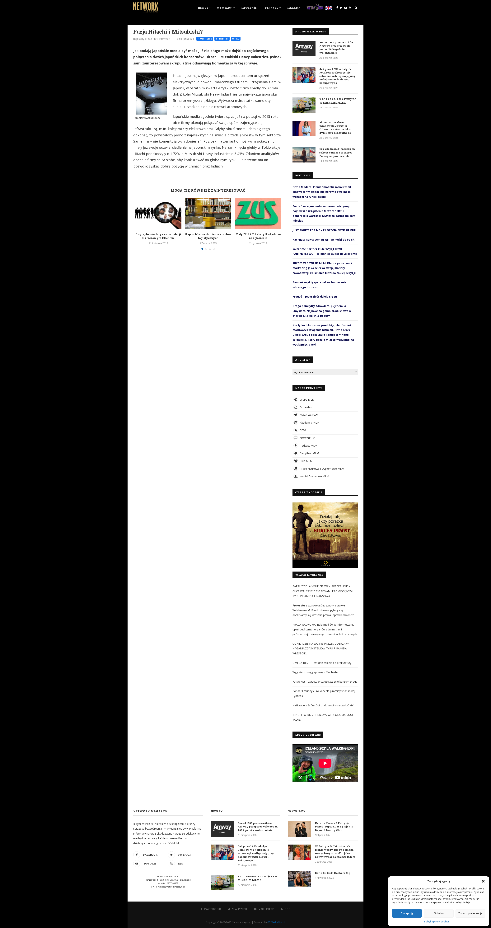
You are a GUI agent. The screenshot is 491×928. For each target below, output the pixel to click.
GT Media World (276, 922)
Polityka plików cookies (436, 921)
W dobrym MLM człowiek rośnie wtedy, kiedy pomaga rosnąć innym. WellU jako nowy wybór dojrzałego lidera (335, 852)
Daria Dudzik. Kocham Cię (332, 873)
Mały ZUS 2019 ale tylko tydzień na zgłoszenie (258, 236)
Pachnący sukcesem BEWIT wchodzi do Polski (323, 239)
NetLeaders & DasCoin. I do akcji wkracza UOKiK (322, 705)
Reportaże (249, 7)
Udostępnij (206, 38)
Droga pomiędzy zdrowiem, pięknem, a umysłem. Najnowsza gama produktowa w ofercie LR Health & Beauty (321, 310)
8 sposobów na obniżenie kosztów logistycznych (208, 236)
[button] (483, 881)
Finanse (271, 7)
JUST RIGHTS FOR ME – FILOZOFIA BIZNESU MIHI (324, 230)
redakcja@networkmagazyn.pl (171, 886)
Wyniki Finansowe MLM (314, 476)
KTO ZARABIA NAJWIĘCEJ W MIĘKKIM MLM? (337, 100)
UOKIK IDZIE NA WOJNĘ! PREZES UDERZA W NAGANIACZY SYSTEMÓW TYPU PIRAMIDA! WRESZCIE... (320, 648)
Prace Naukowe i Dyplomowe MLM (321, 468)
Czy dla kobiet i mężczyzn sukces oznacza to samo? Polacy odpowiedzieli (337, 152)
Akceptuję (407, 913)
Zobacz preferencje (470, 913)
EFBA (302, 430)
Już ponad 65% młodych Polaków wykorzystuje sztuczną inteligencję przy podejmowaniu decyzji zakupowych (337, 76)
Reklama (294, 7)
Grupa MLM (307, 399)
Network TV (307, 438)
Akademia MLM (309, 422)
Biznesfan (305, 407)
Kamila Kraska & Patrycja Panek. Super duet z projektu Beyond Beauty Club (334, 826)
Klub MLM (305, 461)
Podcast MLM (308, 445)
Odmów (439, 913)
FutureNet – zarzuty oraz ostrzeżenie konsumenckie (324, 681)
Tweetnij (223, 38)
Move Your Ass (309, 415)
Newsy (203, 7)
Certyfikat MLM (309, 453)
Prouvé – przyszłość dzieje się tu (314, 296)
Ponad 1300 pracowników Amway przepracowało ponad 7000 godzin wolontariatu (336, 48)
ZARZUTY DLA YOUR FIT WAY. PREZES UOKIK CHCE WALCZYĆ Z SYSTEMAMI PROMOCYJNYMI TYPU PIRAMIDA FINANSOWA (322, 591)
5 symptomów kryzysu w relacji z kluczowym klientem (158, 236)
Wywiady (224, 7)
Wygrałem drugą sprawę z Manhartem (316, 672)
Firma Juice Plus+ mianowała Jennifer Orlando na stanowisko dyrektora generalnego (335, 128)
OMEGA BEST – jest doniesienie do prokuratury (321, 663)
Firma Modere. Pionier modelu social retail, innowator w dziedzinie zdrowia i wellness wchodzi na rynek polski (322, 191)
